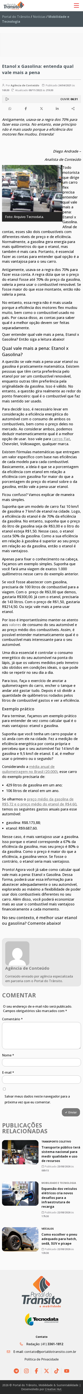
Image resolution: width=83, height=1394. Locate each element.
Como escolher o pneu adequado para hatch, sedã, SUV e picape (59, 1239)
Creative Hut (53, 1389)
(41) (52, 1344)
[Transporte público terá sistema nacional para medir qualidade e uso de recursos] (20, 1152)
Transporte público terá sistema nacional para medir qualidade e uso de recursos (61, 1154)
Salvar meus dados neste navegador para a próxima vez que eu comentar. (37, 1099)
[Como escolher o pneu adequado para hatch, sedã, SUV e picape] (20, 1239)
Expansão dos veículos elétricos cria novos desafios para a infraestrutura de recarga (59, 1197)
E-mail (8, 1072)
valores (15, 624)
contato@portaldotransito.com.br (50, 1351)
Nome (8, 1055)
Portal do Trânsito (16, 16)
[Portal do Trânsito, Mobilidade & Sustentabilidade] (41, 1291)
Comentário (12, 1019)
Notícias (39, 16)
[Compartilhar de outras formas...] (73, 108)
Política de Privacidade (41, 1359)
